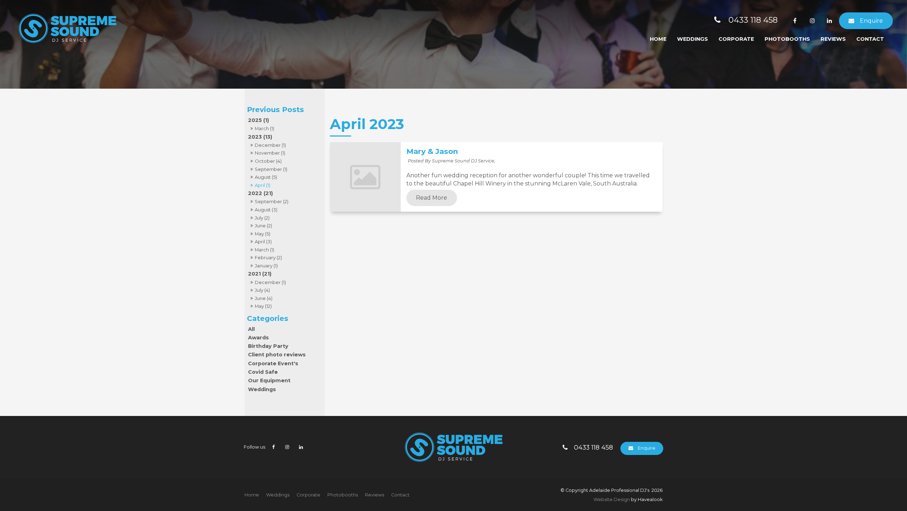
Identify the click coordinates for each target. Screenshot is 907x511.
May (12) (263, 306)
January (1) (266, 265)
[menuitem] (252, 495)
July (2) (262, 218)
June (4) (263, 298)
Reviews (833, 39)
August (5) (266, 177)
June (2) (263, 225)
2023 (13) (260, 137)
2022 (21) (260, 193)
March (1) (264, 128)
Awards (258, 337)
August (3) (266, 209)
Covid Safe (263, 372)
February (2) (268, 257)
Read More (431, 198)
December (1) (270, 145)
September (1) (271, 169)
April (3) (263, 241)
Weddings (692, 39)
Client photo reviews (277, 354)
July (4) (262, 290)
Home (658, 39)
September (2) (271, 201)
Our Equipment (269, 380)
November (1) (270, 153)
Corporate (736, 39)
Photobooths (787, 39)
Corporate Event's (273, 363)
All (251, 329)
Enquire (871, 20)
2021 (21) (259, 274)
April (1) (262, 185)
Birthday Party (268, 346)
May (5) (262, 234)
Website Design (611, 499)
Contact (870, 39)
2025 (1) (258, 120)
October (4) (268, 161)
